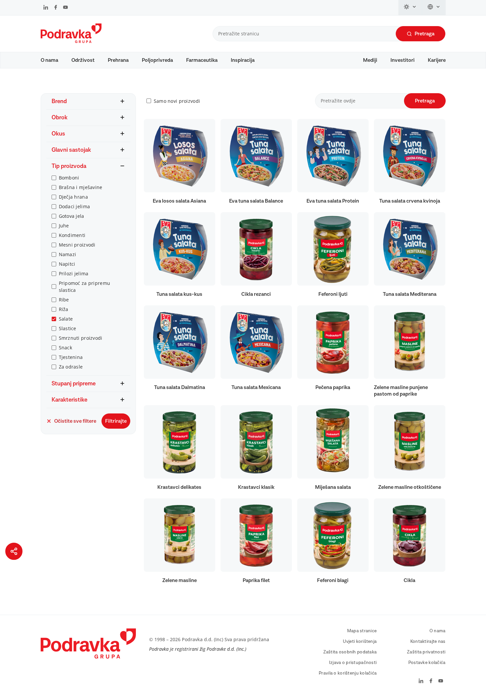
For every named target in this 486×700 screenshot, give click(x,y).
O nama (49, 60)
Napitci (67, 264)
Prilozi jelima (74, 273)
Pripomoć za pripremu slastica (84, 286)
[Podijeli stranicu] (13, 551)
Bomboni (69, 178)
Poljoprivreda (157, 60)
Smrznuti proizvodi (80, 338)
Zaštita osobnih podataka (350, 652)
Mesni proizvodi (77, 245)
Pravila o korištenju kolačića (348, 673)
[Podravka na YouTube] (65, 8)
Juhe (64, 225)
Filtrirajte (116, 421)
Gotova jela (71, 216)
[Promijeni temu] (410, 7)
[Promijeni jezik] (434, 7)
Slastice (67, 328)
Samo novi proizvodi (177, 101)
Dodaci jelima (74, 206)
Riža (63, 309)
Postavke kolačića (427, 662)
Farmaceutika (202, 60)
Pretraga (424, 33)
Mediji (370, 60)
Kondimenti (72, 235)
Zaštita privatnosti (426, 652)
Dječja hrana (73, 197)
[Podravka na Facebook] (55, 8)
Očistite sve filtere (75, 421)
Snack (65, 347)
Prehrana (118, 60)
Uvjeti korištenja (360, 641)
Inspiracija (243, 60)
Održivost (83, 60)
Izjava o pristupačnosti (353, 662)
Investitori (402, 60)
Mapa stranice (362, 631)
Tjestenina (71, 357)
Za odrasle (71, 367)
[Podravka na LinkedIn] (45, 8)
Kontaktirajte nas (428, 641)
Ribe (64, 299)
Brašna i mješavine (80, 187)
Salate (66, 319)
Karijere (437, 60)
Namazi (67, 254)
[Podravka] (71, 41)
